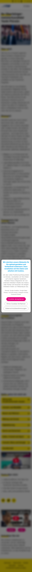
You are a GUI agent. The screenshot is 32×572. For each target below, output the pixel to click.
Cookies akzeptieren (16, 299)
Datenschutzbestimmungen (16, 308)
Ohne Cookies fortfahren (16, 304)
